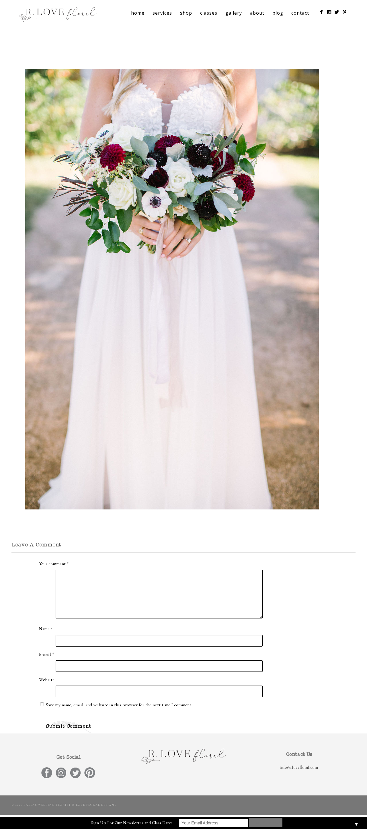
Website (46, 679)
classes (208, 13)
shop (186, 13)
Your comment (54, 564)
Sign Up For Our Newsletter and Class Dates (132, 822)
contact (300, 13)
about (257, 13)
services (162, 13)
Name (46, 629)
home (138, 13)
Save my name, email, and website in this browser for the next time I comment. (119, 705)
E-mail (46, 654)
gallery (233, 13)
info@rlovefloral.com (299, 767)
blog (277, 13)
